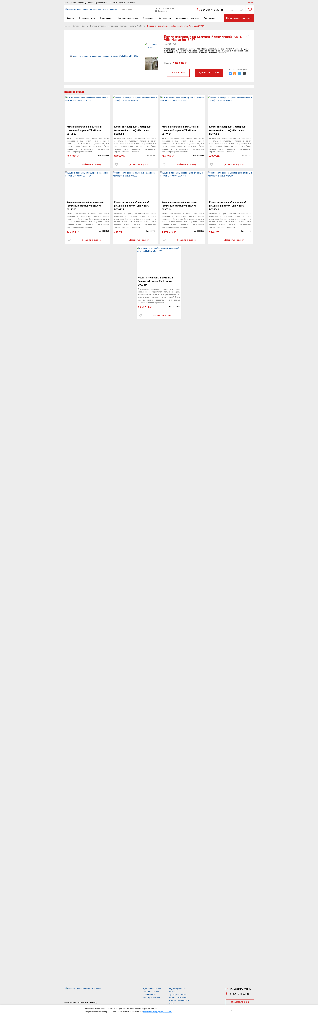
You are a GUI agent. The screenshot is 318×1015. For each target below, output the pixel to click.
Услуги (73, 3)
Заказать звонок (240, 1002)
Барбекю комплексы (128, 18)
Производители (101, 3)
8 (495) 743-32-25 (212, 9)
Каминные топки (87, 18)
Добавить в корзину (209, 73)
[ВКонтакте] (230, 73)
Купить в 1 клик (178, 73)
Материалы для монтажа (187, 18)
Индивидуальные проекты (239, 18)
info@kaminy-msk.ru (240, 988)
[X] (244, 73)
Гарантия (113, 3)
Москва (250, 3)
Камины (70, 18)
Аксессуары (210, 18)
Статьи (122, 3)
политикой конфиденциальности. (157, 1012)
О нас (66, 3)
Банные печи (165, 18)
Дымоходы (148, 18)
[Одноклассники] (234, 73)
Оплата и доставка (85, 3)
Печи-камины (106, 18)
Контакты (131, 3)
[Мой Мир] (239, 73)
